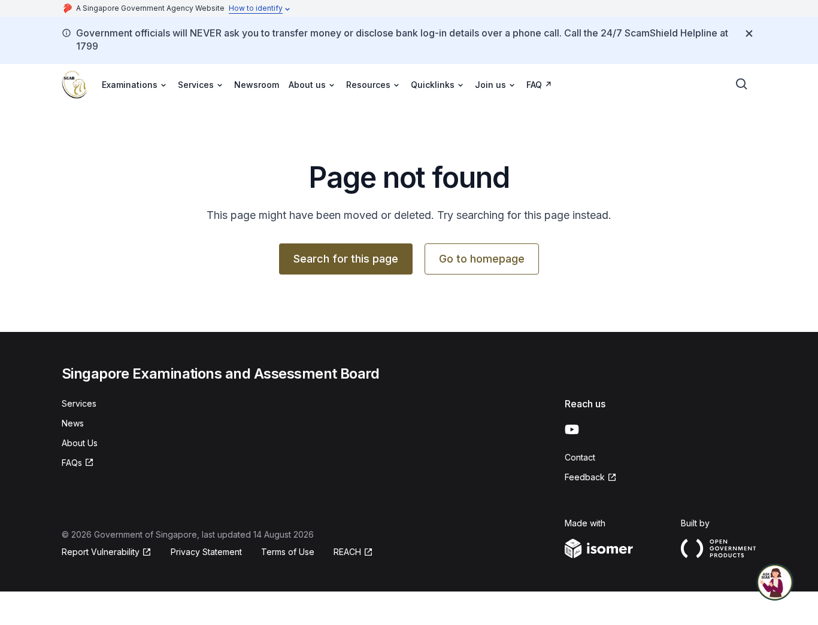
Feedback (585, 477)
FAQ (534, 85)
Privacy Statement (206, 552)
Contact (580, 457)
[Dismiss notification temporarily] (749, 33)
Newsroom (256, 85)
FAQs (72, 463)
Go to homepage (482, 258)
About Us (80, 443)
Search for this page (345, 258)
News (73, 423)
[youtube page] (572, 429)
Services (79, 403)
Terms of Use (287, 552)
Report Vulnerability (101, 552)
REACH (347, 552)
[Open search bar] (742, 84)
